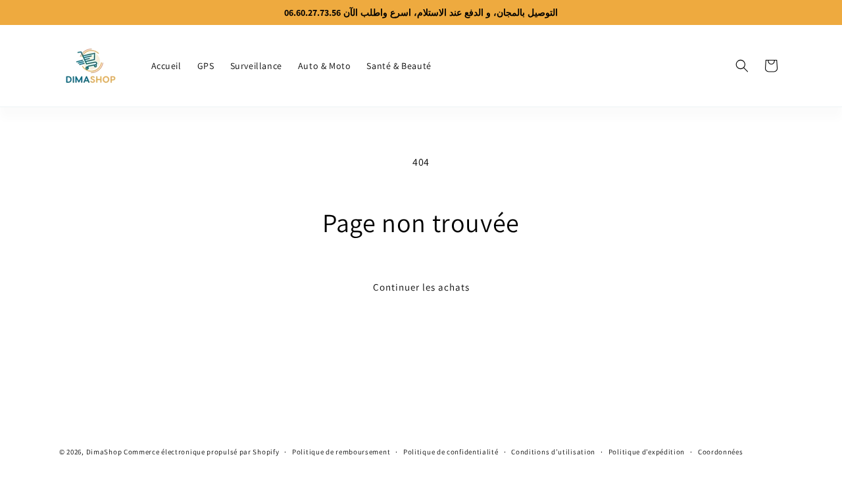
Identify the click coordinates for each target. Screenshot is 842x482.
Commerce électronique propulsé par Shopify (201, 451)
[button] (742, 65)
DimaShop (104, 451)
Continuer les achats (421, 287)
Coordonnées (720, 451)
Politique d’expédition (646, 451)
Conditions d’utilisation (553, 451)
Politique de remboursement (341, 451)
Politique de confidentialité (451, 451)
